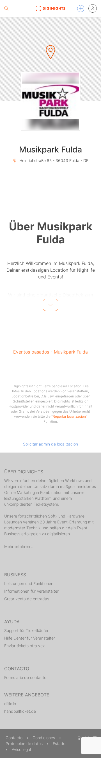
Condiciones (44, 737)
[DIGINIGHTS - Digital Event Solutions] (50, 8)
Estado (59, 743)
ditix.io (10, 703)
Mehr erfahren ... (19, 546)
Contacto (15, 737)
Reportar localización (69, 416)
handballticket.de (20, 711)
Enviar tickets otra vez (24, 645)
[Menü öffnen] (80, 8)
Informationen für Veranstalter (31, 591)
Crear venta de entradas (26, 598)
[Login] (92, 8)
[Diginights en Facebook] (78, 737)
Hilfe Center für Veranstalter (29, 638)
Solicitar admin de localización (50, 444)
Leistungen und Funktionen (28, 583)
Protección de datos (25, 743)
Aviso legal (21, 749)
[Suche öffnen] (6, 8)
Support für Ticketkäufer (26, 630)
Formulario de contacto (25, 677)
